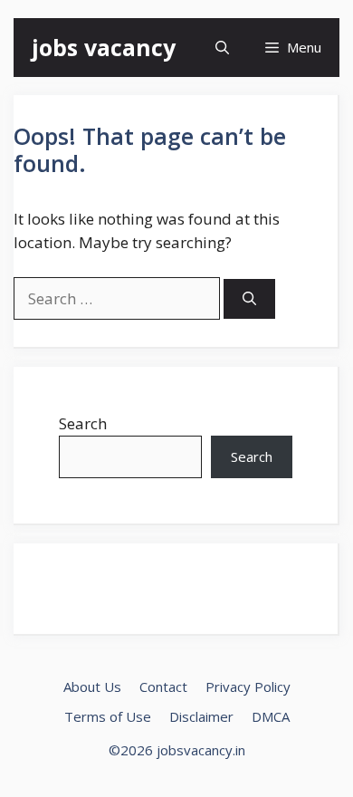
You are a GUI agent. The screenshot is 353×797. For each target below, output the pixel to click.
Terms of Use (107, 716)
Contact (163, 686)
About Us (92, 686)
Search (83, 423)
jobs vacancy (104, 47)
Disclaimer (201, 716)
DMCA (271, 716)
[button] (222, 47)
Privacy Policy (248, 686)
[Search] (249, 299)
